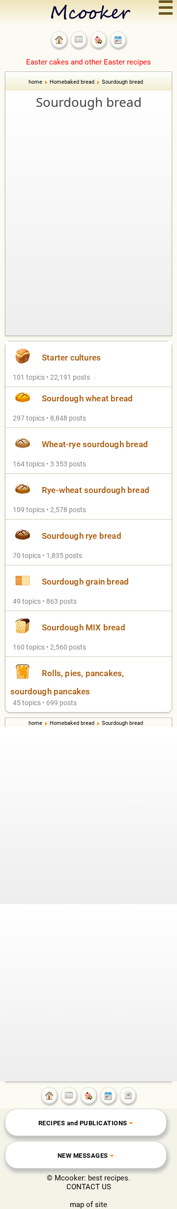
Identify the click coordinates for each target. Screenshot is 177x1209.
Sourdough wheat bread (87, 398)
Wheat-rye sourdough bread (95, 444)
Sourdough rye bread (81, 536)
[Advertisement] (88, 205)
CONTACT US (88, 1186)
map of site (88, 1204)
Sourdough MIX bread (83, 627)
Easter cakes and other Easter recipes (88, 62)
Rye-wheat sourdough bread (95, 490)
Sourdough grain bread (85, 582)
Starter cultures (71, 357)
